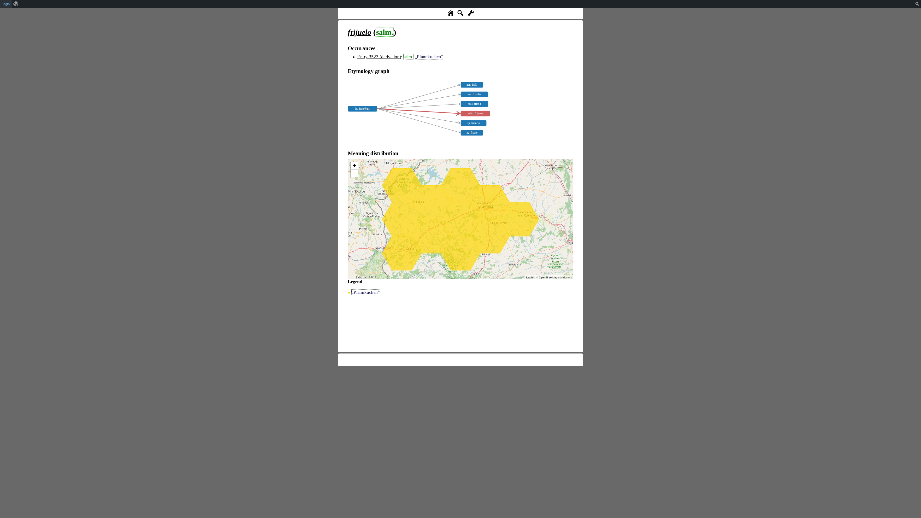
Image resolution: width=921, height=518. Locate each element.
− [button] (354, 173)
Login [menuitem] (6, 4)
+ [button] (354, 166)
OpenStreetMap (548, 277)
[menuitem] (16, 4)
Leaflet (530, 277)
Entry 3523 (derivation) (379, 56)
